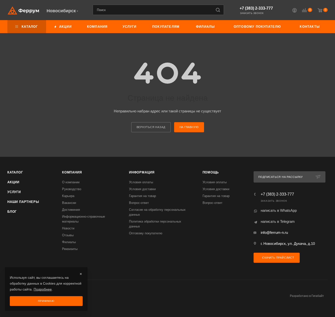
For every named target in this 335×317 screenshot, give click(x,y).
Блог (12, 211)
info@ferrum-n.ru (274, 232)
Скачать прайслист (277, 257)
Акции (13, 182)
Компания (72, 172)
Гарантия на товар (142, 196)
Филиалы (69, 242)
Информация (142, 172)
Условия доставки (142, 189)
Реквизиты (69, 249)
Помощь (211, 172)
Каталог (15, 172)
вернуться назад (151, 127)
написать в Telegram (278, 221)
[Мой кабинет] (294, 11)
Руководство (71, 189)
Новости (68, 228)
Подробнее (43, 289)
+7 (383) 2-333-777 (256, 8)
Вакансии (69, 203)
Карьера (68, 196)
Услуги (14, 192)
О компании (70, 182)
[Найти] (218, 10)
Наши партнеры (23, 202)
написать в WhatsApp (279, 210)
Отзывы (68, 235)
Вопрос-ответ (139, 203)
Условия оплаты (141, 182)
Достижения (71, 209)
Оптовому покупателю (145, 233)
